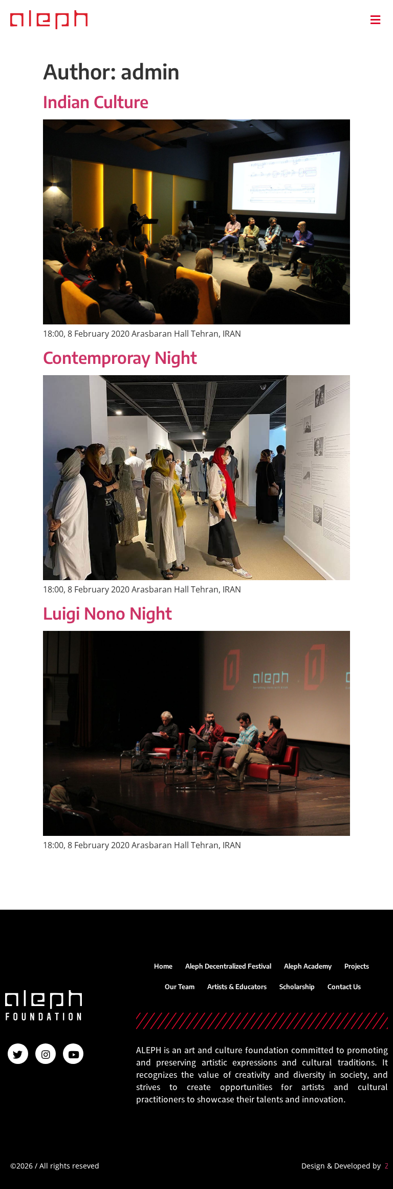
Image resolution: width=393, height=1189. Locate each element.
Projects (356, 966)
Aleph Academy (308, 966)
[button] (375, 19)
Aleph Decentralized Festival (228, 966)
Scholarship (297, 986)
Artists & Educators (237, 986)
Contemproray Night (120, 357)
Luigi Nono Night (107, 613)
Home (163, 966)
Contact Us (344, 986)
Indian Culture (95, 101)
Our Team (179, 986)
